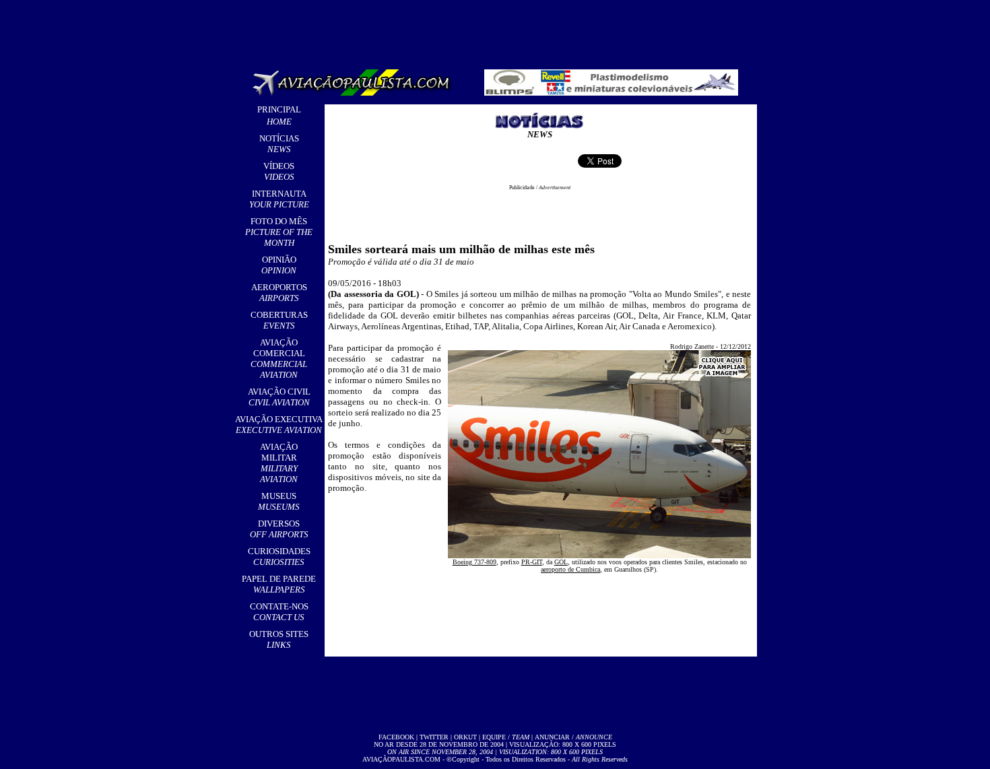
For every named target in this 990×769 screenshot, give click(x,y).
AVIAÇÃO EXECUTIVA (279, 424)
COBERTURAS (279, 320)
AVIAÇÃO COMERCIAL (279, 358)
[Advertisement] (498, 30)
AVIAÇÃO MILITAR (279, 463)
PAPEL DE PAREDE (279, 584)
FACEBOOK (396, 737)
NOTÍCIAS (279, 143)
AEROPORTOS (279, 292)
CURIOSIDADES (279, 556)
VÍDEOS (278, 171)
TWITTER (434, 737)
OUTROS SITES (278, 639)
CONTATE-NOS (279, 611)
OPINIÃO (278, 265)
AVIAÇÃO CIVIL (279, 397)
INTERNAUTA (279, 199)
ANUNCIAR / (573, 737)
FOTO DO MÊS (278, 232)
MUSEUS (279, 501)
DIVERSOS (279, 529)
